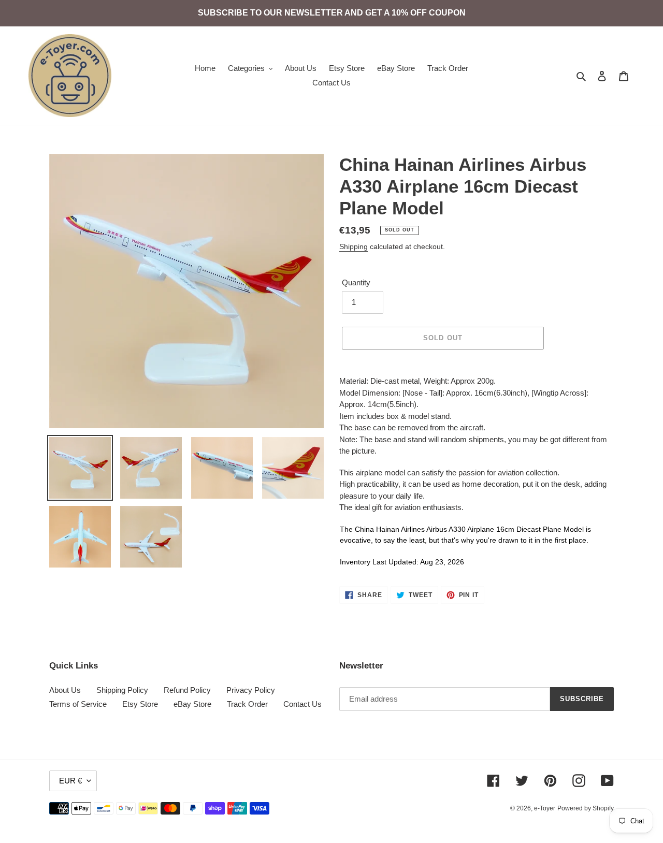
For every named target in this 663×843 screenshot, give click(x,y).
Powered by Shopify (585, 808)
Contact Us (302, 704)
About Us (65, 690)
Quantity (356, 282)
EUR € (70, 780)
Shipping (353, 246)
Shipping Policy (122, 690)
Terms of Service (78, 704)
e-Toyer (544, 808)
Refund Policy (187, 690)
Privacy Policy (250, 690)
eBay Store (192, 704)
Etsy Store (140, 704)
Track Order (247, 704)
